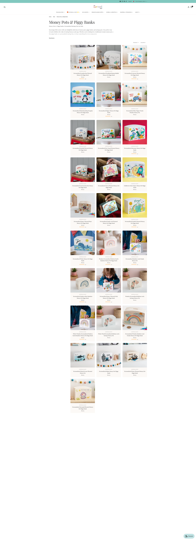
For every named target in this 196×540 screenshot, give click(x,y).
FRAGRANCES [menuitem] (59, 12)
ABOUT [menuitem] (137, 12)
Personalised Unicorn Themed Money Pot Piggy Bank (135, 74)
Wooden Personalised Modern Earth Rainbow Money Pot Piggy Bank (108, 260)
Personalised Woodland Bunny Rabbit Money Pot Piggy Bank (109, 74)
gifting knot (134, 183)
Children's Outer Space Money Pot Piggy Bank (134, 186)
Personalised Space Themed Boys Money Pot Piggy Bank (83, 222)
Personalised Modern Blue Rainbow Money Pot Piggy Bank (82, 297)
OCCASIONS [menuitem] (85, 12)
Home (50, 16)
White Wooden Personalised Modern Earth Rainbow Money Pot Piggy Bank (83, 334)
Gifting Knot (82, 71)
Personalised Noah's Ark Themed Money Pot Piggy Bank (109, 222)
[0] (191, 7)
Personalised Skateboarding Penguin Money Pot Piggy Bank (83, 111)
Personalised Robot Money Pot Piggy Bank (108, 372)
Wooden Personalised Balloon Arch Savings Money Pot (134, 297)
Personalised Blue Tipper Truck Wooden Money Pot (134, 111)
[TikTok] (126, 1)
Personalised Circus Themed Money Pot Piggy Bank (108, 186)
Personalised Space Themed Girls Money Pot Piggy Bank (109, 297)
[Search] (5, 7)
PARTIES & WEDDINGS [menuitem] (126, 12)
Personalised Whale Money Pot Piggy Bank (83, 260)
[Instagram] (122, 1)
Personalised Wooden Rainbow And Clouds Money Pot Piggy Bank (134, 334)
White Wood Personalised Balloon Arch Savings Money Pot (108, 334)
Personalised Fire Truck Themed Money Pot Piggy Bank (108, 149)
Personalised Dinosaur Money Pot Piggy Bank (134, 149)
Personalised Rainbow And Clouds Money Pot (135, 260)
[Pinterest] (124, 1)
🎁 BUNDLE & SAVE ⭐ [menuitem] (73, 12)
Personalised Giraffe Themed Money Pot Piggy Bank (135, 222)
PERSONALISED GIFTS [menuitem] (97, 12)
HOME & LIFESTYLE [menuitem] (111, 12)
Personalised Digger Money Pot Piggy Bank (109, 111)
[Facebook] (120, 1)
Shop (54, 16)
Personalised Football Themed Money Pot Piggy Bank (83, 149)
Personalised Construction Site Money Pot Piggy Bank (82, 186)
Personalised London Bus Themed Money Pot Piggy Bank (83, 74)
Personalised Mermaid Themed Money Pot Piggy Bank (82, 408)
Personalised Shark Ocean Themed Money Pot (82, 372)
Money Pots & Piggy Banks (62, 16)
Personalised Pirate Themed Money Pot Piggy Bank (134, 372)
